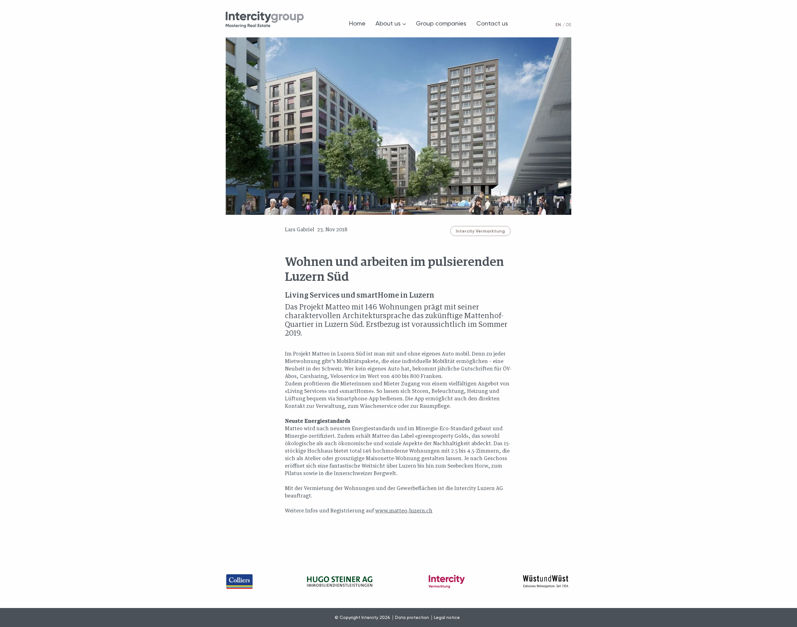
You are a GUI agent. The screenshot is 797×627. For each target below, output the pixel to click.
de (568, 24)
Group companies (441, 23)
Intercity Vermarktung (480, 231)
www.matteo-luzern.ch (403, 510)
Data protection (412, 617)
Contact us (492, 23)
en (558, 24)
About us (388, 23)
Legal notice (447, 617)
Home (357, 23)
